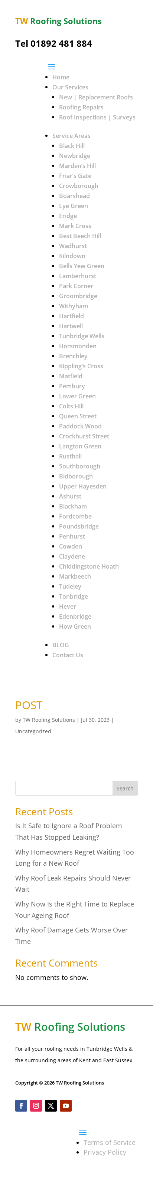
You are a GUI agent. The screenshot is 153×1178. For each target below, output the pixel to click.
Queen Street (78, 416)
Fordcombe (75, 516)
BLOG (60, 645)
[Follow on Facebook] (21, 1106)
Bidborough (76, 476)
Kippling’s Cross (81, 366)
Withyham (73, 306)
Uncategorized (33, 731)
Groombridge (78, 296)
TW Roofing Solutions (49, 719)
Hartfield (71, 316)
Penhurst (72, 536)
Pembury (72, 386)
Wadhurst (73, 246)
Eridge (68, 216)
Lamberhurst (77, 276)
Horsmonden (78, 346)
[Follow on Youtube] (66, 1106)
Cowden (70, 546)
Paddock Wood (80, 426)
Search (125, 788)
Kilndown (72, 256)
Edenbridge (75, 616)
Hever (67, 606)
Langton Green (80, 446)
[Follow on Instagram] (36, 1106)
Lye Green (73, 206)
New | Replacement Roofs (96, 97)
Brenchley (73, 356)
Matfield (70, 376)
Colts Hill (71, 406)
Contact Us (67, 655)
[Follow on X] (51, 1106)
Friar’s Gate (75, 176)
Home (60, 77)
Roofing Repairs (81, 107)
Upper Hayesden (83, 486)
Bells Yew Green (81, 266)
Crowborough (78, 186)
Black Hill (72, 146)
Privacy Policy (105, 1152)
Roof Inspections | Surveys (97, 117)
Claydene (72, 556)
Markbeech (75, 576)
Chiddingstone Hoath (89, 566)
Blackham (73, 506)
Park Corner (76, 286)
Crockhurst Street (84, 436)
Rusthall (70, 456)
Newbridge (74, 156)
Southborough (79, 466)
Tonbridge (73, 596)
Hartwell (71, 326)
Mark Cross (75, 226)
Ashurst (70, 496)
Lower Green (77, 396)
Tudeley (70, 586)
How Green (75, 626)
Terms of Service (110, 1142)
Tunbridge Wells (81, 336)
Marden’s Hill (77, 166)
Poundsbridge (79, 526)
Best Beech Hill (80, 236)
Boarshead (74, 196)
